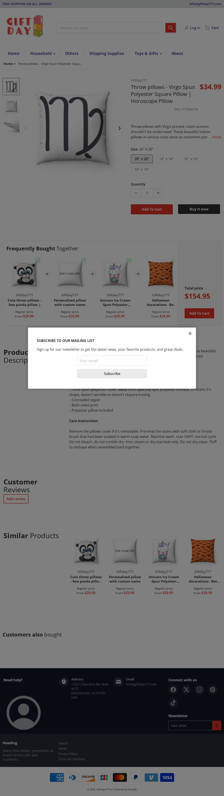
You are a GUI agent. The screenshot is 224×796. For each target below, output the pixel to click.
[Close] (190, 333)
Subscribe (112, 373)
